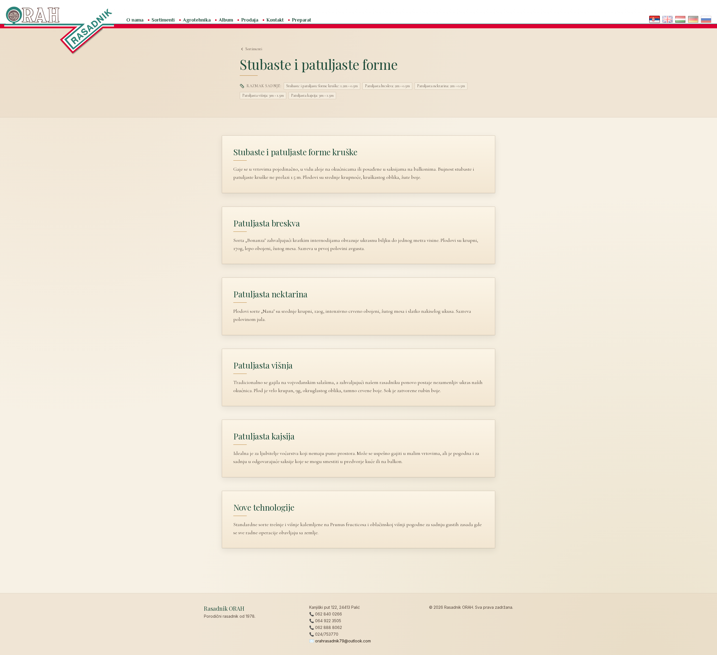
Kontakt (275, 20)
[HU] (680, 19)
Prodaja (249, 20)
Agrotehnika (197, 20)
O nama (134, 20)
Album (226, 20)
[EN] (667, 19)
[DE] (693, 19)
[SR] (654, 19)
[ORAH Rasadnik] (358, 14)
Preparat (301, 20)
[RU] (706, 19)
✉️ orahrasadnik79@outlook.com (340, 640)
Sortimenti (163, 20)
